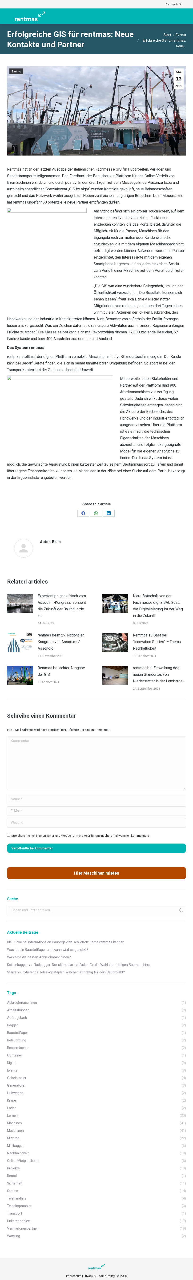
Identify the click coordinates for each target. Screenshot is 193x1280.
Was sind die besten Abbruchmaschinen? (39, 957)
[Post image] (20, 603)
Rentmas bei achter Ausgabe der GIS (61, 671)
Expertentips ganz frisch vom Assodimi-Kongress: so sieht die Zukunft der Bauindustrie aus (62, 606)
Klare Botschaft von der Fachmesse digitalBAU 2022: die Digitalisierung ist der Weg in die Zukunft (158, 606)
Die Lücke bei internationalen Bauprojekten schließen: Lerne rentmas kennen (65, 942)
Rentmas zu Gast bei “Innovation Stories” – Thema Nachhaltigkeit (157, 642)
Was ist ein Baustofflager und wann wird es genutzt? (47, 950)
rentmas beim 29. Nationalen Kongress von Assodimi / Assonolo (61, 642)
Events (16, 71)
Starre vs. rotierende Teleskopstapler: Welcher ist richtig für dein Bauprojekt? (66, 972)
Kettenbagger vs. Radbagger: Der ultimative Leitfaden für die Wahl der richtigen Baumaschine (78, 965)
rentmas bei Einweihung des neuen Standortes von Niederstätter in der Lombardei (158, 674)
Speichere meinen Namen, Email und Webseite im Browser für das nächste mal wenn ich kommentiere (80, 835)
